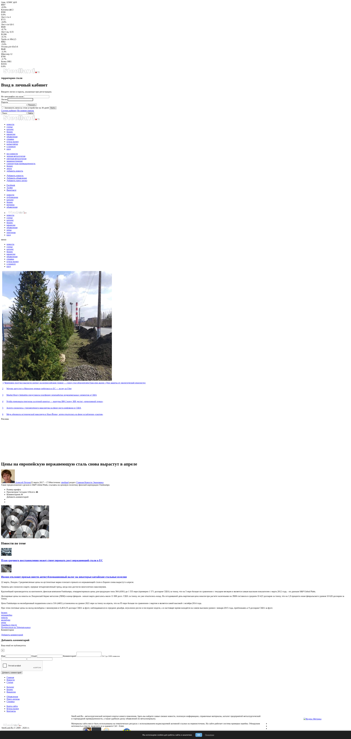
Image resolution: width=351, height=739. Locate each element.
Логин (4, 99)
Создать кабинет (9, 110)
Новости (88, 482)
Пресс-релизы (13, 699)
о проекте (11, 146)
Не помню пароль (25, 110)
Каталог (10, 687)
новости (10, 124)
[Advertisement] (83, 439)
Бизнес (10, 689)
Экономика (98, 482)
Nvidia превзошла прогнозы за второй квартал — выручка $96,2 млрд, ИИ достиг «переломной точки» (54, 401)
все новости (12, 154)
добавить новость (15, 171)
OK (198, 735)
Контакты (11, 711)
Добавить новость (15, 175)
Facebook (11, 185)
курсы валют (13, 141)
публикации (12, 197)
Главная (80, 482)
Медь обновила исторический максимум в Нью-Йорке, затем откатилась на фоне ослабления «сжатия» (54, 414)
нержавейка (6, 615)
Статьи (10, 682)
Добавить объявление (17, 178)
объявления (12, 137)
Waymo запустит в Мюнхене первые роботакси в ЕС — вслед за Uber (39, 388)
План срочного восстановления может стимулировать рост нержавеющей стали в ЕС (52, 560)
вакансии (11, 134)
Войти (52, 108)
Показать (32, 105)
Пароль (4, 102)
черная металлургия (16, 156)
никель (4, 617)
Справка (11, 701)
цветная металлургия (16, 158)
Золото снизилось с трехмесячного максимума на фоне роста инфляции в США (43, 408)
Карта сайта (12, 706)
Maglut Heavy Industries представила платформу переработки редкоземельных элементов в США (51, 395)
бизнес (10, 132)
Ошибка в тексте (9, 625)
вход (9, 149)
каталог (10, 129)
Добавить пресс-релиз (17, 180)
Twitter (10, 187)
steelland (65, 482)
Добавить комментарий (18, 497)
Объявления (12, 696)
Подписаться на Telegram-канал (16, 627)
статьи (10, 127)
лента (9, 168)
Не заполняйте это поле (12, 96)
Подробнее (209, 735)
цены (9, 230)
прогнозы (11, 232)
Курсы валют (13, 708)
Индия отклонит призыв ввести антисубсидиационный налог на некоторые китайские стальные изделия (64, 576)
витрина (10, 204)
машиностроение (15, 161)
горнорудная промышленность (21, 163)
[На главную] (21, 73)
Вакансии (11, 692)
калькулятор (12, 144)
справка (10, 139)
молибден (5, 620)
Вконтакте (11, 190)
